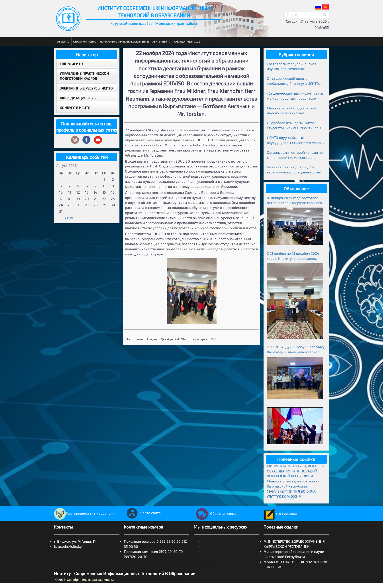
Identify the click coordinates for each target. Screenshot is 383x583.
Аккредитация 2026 (187, 41)
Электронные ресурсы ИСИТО (86, 88)
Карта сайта (150, 513)
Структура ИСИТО (84, 41)
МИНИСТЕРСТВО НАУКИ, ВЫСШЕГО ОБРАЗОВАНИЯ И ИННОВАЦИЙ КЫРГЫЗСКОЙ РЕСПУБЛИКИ (296, 471)
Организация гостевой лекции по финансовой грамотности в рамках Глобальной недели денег (295, 155)
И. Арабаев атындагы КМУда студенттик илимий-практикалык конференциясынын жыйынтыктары (295, 125)
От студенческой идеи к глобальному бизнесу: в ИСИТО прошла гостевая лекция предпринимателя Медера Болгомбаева (293, 81)
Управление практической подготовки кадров (84, 75)
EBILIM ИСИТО (71, 64)
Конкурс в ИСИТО (75, 107)
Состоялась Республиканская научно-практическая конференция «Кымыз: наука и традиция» (293, 67)
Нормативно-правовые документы (124, 41)
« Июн (69, 218)
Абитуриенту (161, 41)
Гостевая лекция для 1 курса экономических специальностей (294, 169)
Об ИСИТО (63, 41)
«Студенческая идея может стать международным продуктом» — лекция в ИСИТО (295, 96)
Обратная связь (223, 513)
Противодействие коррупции (90, 513)
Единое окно (286, 514)
